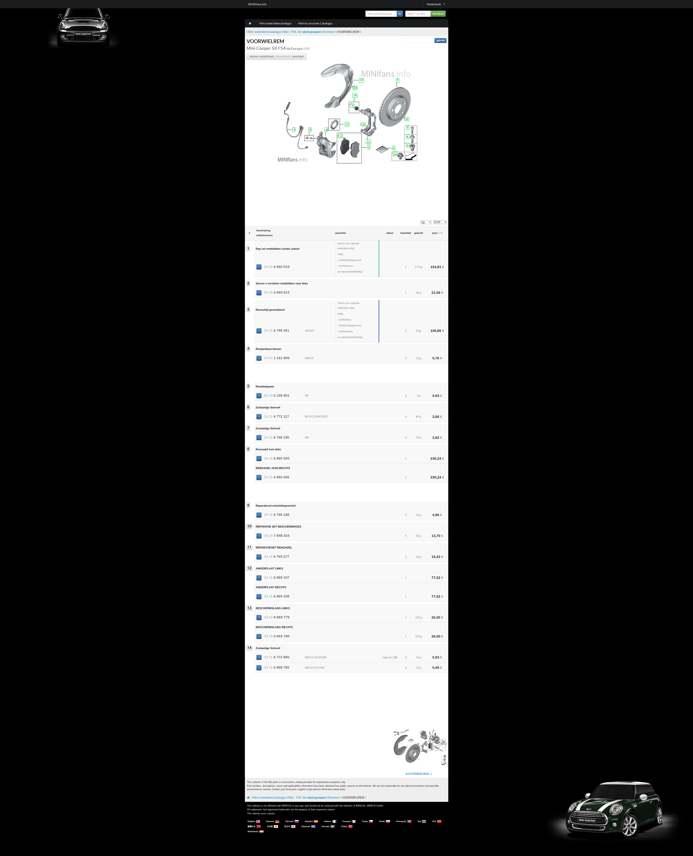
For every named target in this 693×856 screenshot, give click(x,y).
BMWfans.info (257, 4)
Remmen (329, 31)
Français (347, 821)
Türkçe (344, 826)
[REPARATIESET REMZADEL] (347, 124)
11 (249, 546)
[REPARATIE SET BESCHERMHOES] (355, 96)
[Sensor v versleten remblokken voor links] (293, 129)
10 (249, 525)
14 (249, 647)
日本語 (270, 826)
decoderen (438, 13)
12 (249, 567)
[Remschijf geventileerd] (397, 80)
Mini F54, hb (292, 31)
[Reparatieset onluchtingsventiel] (309, 129)
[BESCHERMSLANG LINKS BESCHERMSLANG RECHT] (361, 80)
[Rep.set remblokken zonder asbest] (368, 147)
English (251, 821)
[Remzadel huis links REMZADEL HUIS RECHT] (326, 129)
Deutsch (270, 821)
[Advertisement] (346, 192)
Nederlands (253, 831)
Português (401, 821)
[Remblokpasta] (393, 148)
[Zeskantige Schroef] (363, 124)
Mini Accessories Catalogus (315, 23)
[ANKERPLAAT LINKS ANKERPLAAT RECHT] (368, 141)
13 (249, 607)
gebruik (440, 40)
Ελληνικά (306, 826)
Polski (382, 821)
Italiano (327, 821)
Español (309, 821)
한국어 (287, 826)
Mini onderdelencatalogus (275, 23)
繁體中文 (252, 826)
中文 (434, 821)
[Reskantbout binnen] (407, 119)
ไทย (419, 821)
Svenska (326, 826)
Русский (290, 821)
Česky (365, 821)
